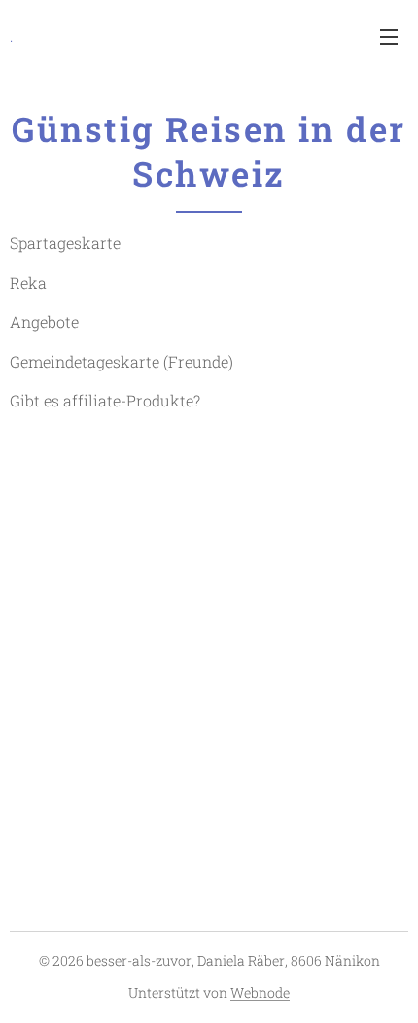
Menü (388, 36)
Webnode (260, 992)
